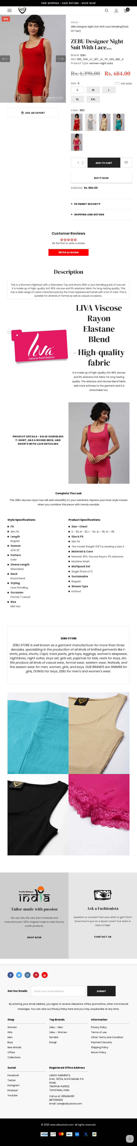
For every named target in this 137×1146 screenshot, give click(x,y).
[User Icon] (116, 10)
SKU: (73, 59)
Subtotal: (77, 188)
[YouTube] (45, 975)
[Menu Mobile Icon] (10, 11)
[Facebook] (11, 975)
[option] (33, 59)
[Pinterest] (36, 975)
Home (74, 22)
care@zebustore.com (69, 1103)
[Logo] (22, 10)
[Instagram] (28, 975)
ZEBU (83, 55)
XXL (93, 99)
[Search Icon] (106, 10)
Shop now (89, 3)
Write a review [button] (68, 252)
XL (77, 99)
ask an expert (35, 113)
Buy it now (101, 178)
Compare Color (53, 97)
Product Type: (80, 63)
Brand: (75, 55)
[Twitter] (19, 975)
